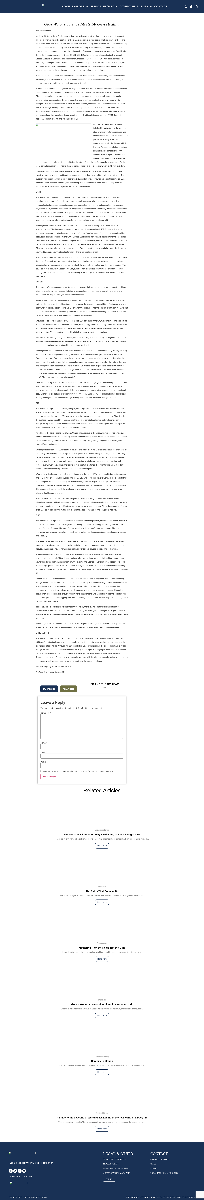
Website (44, 762)
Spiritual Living (102, 1113)
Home (66, 6)
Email (43, 752)
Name (43, 743)
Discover (102, 887)
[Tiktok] (15, 1171)
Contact (160, 6)
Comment (45, 713)
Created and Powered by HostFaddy (28, 1197)
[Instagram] (20, 1171)
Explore (78, 6)
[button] (49, 688)
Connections (102, 943)
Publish (142, 6)
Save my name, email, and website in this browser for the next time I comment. (78, 771)
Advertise (127, 6)
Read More (102, 846)
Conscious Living (102, 830)
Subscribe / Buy (102, 6)
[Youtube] (24, 1171)
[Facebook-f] (11, 1171)
